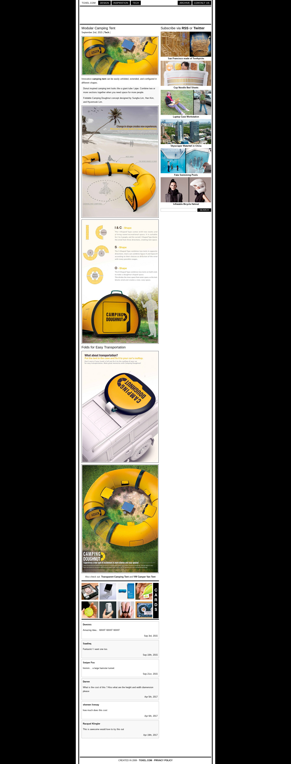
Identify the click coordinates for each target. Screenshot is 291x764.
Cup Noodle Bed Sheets (186, 87)
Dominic (87, 624)
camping (96, 79)
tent (104, 79)
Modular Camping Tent (98, 28)
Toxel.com (89, 3)
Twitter (199, 28)
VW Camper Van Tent (144, 576)
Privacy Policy (163, 760)
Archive (185, 3)
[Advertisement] (145, 15)
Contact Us (201, 3)
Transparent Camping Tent (115, 576)
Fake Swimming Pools (186, 175)
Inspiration (120, 3)
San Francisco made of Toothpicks (186, 58)
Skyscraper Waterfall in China (186, 146)
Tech (136, 3)
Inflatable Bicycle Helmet (186, 204)
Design (104, 3)
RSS (185, 28)
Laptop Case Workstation (186, 116)
